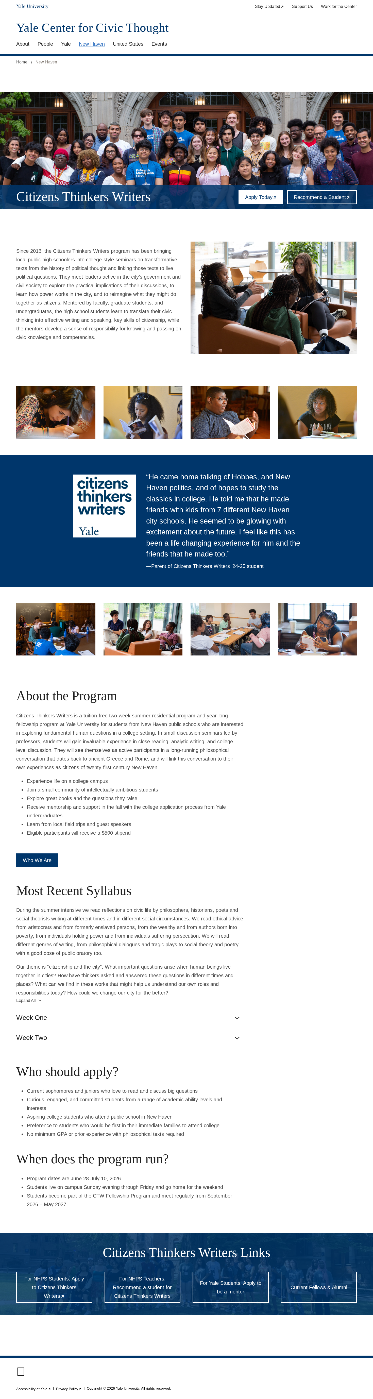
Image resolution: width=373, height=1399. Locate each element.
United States (128, 44)
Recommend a (325, 199)
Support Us (302, 6)
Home (21, 62)
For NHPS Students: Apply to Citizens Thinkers (58, 1289)
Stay (269, 6)
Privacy (69, 1389)
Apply (264, 199)
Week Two (31, 1037)
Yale (66, 44)
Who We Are (37, 860)
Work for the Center (339, 6)
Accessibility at (33, 1389)
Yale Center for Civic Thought (92, 27)
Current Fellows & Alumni (319, 1287)
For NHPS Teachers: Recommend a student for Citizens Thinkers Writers (142, 1287)
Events (159, 44)
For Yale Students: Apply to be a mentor (230, 1287)
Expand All (26, 1000)
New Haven (92, 44)
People (45, 44)
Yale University (32, 6)
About (22, 44)
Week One (31, 1017)
